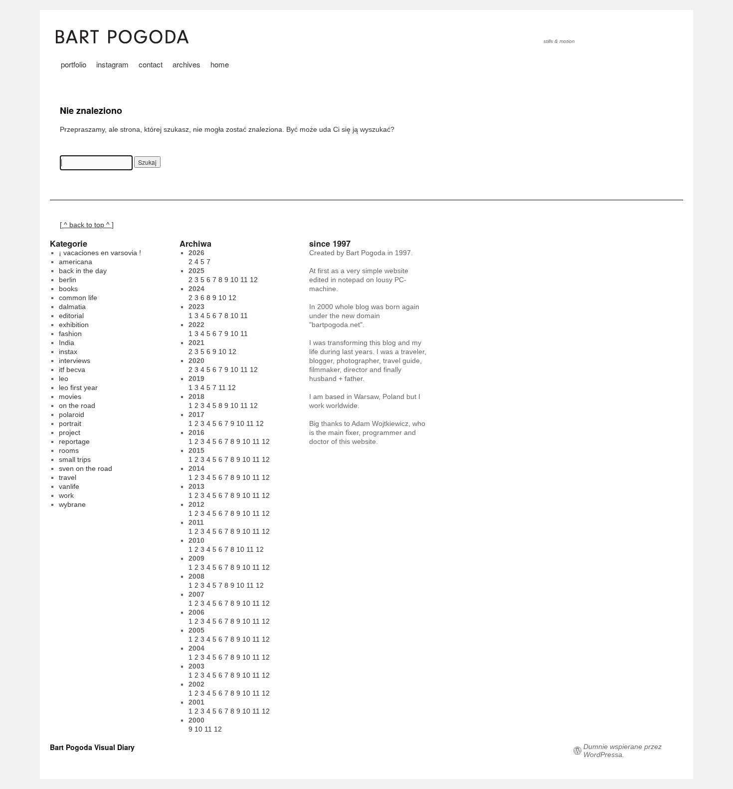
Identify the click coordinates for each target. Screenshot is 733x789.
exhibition (74, 325)
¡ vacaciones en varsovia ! (100, 253)
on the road (77, 405)
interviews (74, 361)
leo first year (78, 388)
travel (67, 477)
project (69, 432)
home (219, 64)
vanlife (69, 486)
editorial (71, 316)
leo (63, 379)
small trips (75, 459)
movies (70, 396)
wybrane (72, 504)
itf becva (72, 370)
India (66, 343)
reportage (74, 441)
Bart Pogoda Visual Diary (92, 747)
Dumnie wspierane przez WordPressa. (622, 751)
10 (234, 280)
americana (75, 262)
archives (186, 64)
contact (151, 64)
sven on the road (85, 468)
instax (68, 352)
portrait (70, 423)
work (66, 495)
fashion (70, 334)
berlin (67, 280)
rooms (69, 450)
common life (78, 298)
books (68, 289)
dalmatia (72, 307)
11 (244, 280)
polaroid (71, 414)
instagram (112, 64)
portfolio (73, 64)
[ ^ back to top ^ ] (87, 225)
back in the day (83, 271)
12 (254, 280)
